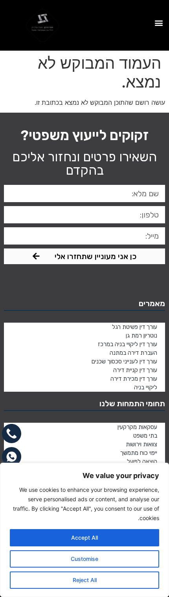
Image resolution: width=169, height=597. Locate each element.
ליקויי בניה (145, 387)
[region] (84, 530)
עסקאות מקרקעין (137, 427)
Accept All (84, 537)
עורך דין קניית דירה (135, 370)
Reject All (85, 580)
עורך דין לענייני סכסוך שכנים (124, 361)
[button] (158, 22)
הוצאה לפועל (142, 461)
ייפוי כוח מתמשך (138, 452)
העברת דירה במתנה (133, 352)
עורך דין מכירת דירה (133, 378)
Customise (84, 558)
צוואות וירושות (141, 444)
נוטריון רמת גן (141, 335)
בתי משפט (145, 435)
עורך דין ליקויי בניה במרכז (127, 344)
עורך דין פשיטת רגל (134, 326)
